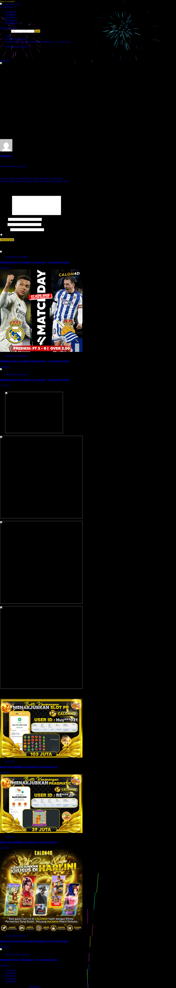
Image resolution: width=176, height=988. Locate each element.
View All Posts (19, 166)
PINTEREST (10, 17)
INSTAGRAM (11, 23)
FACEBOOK (10, 14)
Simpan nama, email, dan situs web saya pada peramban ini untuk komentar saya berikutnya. (48, 234)
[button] (7, 7)
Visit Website (6, 166)
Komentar (5, 214)
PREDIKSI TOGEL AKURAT (17, 954)
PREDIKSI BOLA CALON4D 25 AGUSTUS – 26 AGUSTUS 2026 (34, 380)
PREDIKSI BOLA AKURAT (16, 46)
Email (3, 224)
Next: (34, 181)
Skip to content (7, 1)
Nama (3, 219)
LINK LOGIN (11, 12)
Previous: (31, 178)
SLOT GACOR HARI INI (15, 936)
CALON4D (5, 60)
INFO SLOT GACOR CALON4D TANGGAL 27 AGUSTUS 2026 (34, 941)
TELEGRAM (10, 20)
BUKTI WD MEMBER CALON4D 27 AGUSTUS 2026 (28, 767)
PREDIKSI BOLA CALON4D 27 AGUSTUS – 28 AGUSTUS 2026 (34, 262)
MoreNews (34, 986)
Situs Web (5, 229)
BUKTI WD (10, 761)
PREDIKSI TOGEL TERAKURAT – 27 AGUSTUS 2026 (28, 960)
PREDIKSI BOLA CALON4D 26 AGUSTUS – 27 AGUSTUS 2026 (34, 361)
